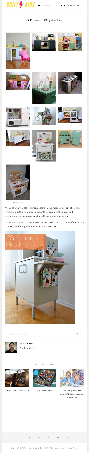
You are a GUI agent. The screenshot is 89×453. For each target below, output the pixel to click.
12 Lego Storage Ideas (44, 390)
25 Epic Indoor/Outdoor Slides (17, 390)
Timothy (25, 334)
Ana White (24, 222)
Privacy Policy (71, 448)
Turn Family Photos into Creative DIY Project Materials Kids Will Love (71, 394)
